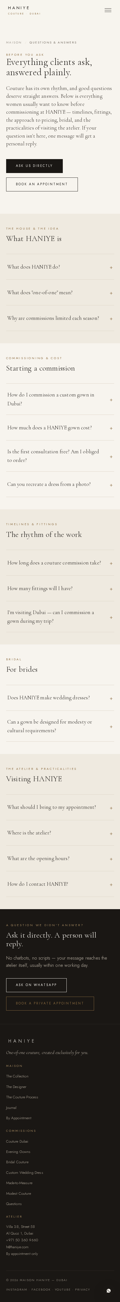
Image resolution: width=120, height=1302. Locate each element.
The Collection (17, 1076)
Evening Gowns (18, 1151)
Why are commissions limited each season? (53, 318)
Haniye (24, 10)
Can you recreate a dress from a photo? (49, 484)
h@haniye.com (17, 1247)
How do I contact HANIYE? (37, 884)
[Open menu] (108, 10)
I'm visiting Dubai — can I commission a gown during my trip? (50, 616)
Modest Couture (18, 1193)
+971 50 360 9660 (22, 1240)
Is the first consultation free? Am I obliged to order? (53, 455)
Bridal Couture (17, 1162)
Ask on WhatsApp (36, 985)
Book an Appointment (42, 184)
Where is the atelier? (29, 832)
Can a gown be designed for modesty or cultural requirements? (49, 726)
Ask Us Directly (34, 166)
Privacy (82, 1289)
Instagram (17, 1289)
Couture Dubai (17, 1141)
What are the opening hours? (38, 858)
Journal (11, 1107)
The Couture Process (22, 1097)
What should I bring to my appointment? (51, 807)
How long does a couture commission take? (54, 562)
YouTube (63, 1289)
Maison (14, 42)
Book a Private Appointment (50, 1003)
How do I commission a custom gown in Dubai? (51, 399)
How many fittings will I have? (40, 588)
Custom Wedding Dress (24, 1172)
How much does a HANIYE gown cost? (49, 427)
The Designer (16, 1086)
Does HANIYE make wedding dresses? (48, 697)
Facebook (41, 1289)
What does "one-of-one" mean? (40, 292)
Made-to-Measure (19, 1183)
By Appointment (18, 1118)
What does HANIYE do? (33, 267)
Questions (14, 1203)
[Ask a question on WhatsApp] (108, 1290)
